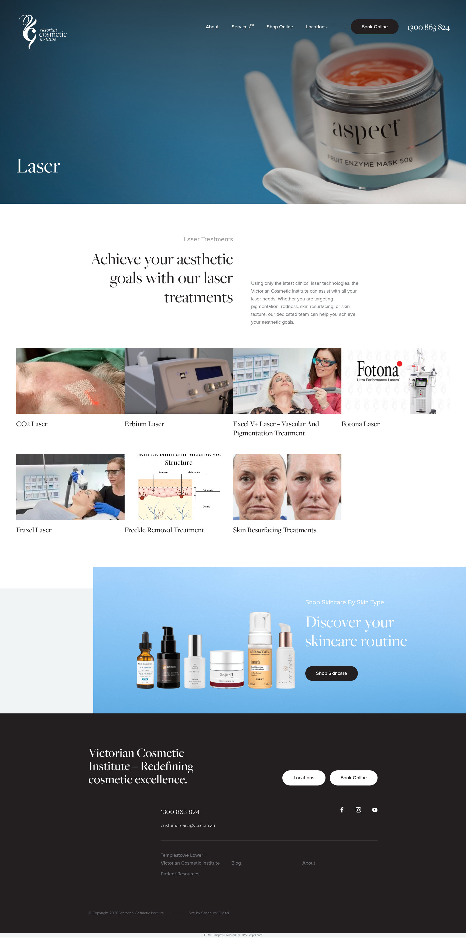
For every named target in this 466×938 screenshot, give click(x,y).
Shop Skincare (331, 673)
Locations (304, 778)
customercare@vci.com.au (188, 825)
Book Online (354, 778)
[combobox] (345, 27)
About (308, 863)
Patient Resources (180, 874)
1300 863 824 (180, 812)
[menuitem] (212, 27)
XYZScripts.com (252, 935)
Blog (236, 863)
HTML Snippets (214, 935)
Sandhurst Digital (215, 913)
